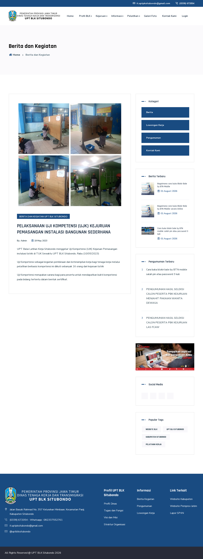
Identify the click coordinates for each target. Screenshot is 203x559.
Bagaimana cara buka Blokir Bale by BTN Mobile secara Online (172, 207)
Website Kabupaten (181, 499)
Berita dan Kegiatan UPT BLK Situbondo (43, 216)
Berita (149, 112)
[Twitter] (153, 396)
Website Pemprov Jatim (183, 506)
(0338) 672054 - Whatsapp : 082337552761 (36, 520)
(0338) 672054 (186, 3)
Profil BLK (84, 16)
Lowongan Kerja (155, 125)
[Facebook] (144, 396)
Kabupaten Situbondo (156, 437)
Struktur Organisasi (114, 524)
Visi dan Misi (111, 517)
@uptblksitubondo (20, 531)
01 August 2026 (169, 191)
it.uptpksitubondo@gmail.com (153, 3)
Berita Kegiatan (145, 499)
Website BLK (151, 429)
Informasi (116, 16)
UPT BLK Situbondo (175, 429)
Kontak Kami (169, 16)
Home (70, 16)
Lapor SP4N (177, 513)
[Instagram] (170, 396)
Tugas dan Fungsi (113, 510)
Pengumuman (153, 137)
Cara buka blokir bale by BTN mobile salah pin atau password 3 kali (172, 231)
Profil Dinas (110, 503)
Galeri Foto (150, 16)
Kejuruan (101, 16)
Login (185, 16)
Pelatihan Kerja (153, 444)
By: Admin (22, 240)
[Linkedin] (162, 396)
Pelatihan (132, 16)
